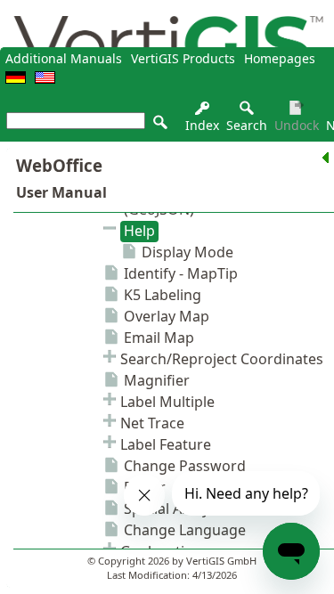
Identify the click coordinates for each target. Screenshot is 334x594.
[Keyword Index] (202, 112)
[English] (45, 79)
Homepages (279, 58)
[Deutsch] (15, 79)
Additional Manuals (63, 58)
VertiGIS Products (183, 58)
